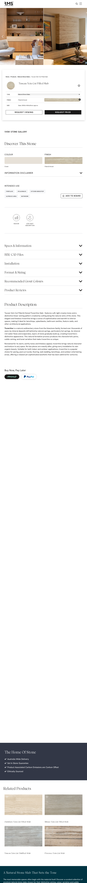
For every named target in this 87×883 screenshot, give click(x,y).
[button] (3, 36)
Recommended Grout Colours (24, 281)
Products (13, 77)
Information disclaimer (19, 173)
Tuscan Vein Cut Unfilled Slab (18, 853)
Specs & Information (18, 245)
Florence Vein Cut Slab (55, 853)
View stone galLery (16, 131)
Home (7, 77)
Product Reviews (15, 290)
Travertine (9, 328)
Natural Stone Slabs (24, 77)
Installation (12, 263)
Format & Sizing (15, 272)
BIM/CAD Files (14, 254)
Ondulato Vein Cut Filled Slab (18, 822)
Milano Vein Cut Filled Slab (56, 822)
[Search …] (77, 4)
